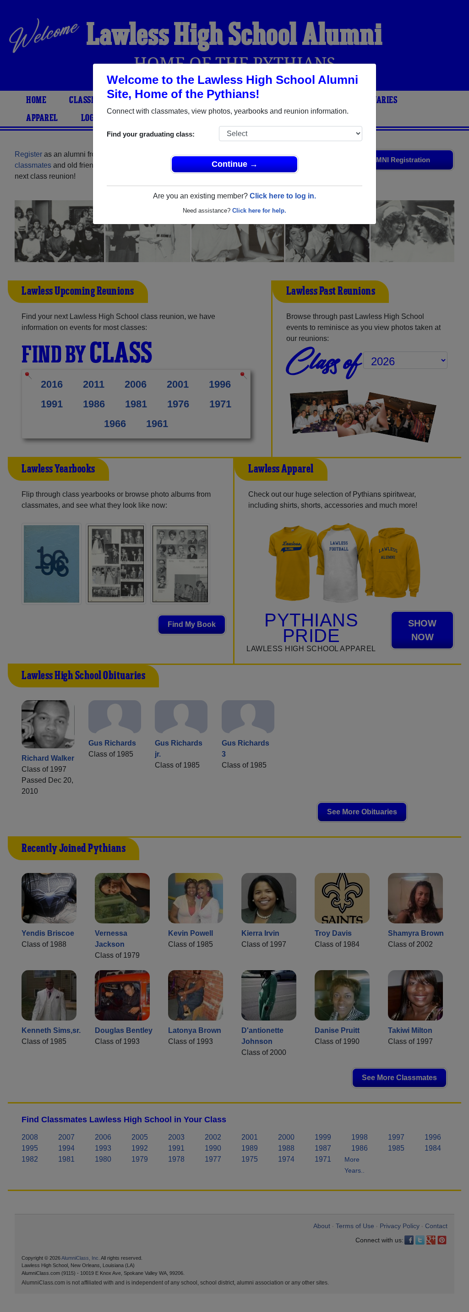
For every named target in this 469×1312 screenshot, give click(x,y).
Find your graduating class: (151, 134)
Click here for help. (259, 210)
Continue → (235, 164)
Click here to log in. (283, 196)
